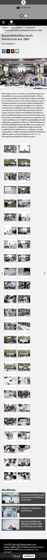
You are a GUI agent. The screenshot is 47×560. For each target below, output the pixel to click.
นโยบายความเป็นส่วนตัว (27, 549)
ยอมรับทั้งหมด (29, 556)
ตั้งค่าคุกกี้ (17, 556)
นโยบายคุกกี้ (8, 552)
